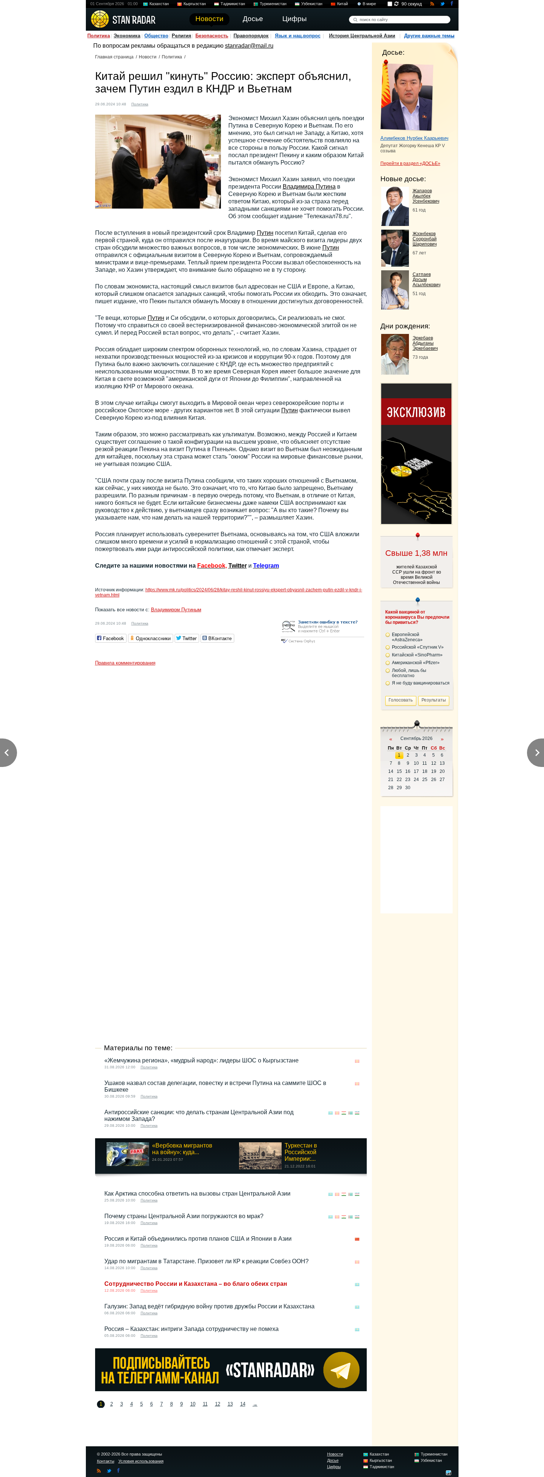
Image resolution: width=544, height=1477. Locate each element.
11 (205, 1404)
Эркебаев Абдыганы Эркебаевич (425, 343)
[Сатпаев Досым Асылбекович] (395, 307)
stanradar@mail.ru (249, 46)
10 (192, 1404)
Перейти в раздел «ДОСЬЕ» (410, 163)
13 (230, 1404)
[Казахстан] (330, 1113)
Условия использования (141, 1461)
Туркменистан (273, 3)
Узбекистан (311, 3)
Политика (98, 35)
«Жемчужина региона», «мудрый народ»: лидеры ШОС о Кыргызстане (201, 1060)
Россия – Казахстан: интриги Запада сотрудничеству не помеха (191, 1329)
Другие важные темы (429, 35)
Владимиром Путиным (176, 609)
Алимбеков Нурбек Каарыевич (414, 138)
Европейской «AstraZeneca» (407, 637)
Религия (181, 35)
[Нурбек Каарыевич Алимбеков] (406, 95)
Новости (148, 57)
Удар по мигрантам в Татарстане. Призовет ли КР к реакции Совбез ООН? (206, 1261)
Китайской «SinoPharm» (417, 655)
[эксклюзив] (416, 522)
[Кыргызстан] (357, 1061)
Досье (333, 1460)
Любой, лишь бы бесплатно (409, 673)
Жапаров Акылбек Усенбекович (426, 196)
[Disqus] (231, 761)
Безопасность (211, 35)
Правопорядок (251, 35)
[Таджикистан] (344, 1113)
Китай (342, 3)
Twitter (237, 565)
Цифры (334, 1466)
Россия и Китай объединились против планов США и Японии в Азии (198, 1239)
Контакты (105, 1461)
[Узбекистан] (357, 1113)
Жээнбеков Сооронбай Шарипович (425, 239)
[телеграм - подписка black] (231, 1389)
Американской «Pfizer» (416, 662)
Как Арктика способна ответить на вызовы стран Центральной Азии (197, 1193)
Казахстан (159, 3)
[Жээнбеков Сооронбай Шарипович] (395, 264)
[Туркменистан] (350, 1113)
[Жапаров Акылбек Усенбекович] (395, 224)
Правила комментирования (125, 663)
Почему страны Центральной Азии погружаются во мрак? (183, 1216)
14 (242, 1404)
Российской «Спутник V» (418, 647)
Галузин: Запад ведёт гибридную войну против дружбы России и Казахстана (209, 1306)
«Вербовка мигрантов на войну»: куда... (182, 1148)
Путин (265, 233)
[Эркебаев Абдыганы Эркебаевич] (395, 372)
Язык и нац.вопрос (297, 35)
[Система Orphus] (322, 644)
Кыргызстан (195, 3)
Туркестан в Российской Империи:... (301, 1152)
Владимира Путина (309, 186)
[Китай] (158, 103)
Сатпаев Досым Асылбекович (426, 279)
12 (217, 1404)
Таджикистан (233, 3)
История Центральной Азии (362, 35)
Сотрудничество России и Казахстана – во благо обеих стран (195, 1284)
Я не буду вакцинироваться (421, 683)
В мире (369, 3)
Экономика (127, 35)
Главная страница (114, 57)
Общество (156, 35)
